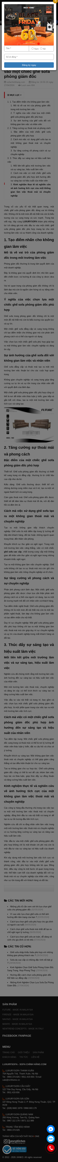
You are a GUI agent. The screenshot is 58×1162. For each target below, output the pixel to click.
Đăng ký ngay (29, 65)
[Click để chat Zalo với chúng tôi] (51, 1139)
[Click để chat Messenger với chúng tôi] (51, 1129)
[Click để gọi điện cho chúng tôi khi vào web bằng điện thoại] (51, 1148)
